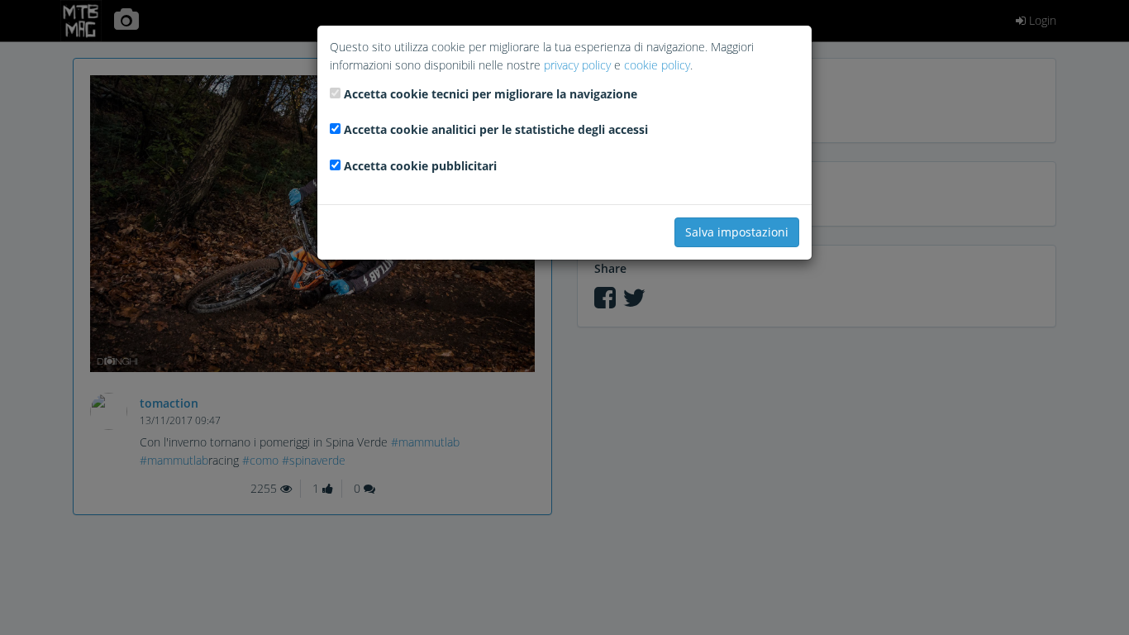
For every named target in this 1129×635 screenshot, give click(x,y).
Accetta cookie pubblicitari (420, 166)
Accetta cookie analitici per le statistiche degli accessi (496, 129)
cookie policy (657, 65)
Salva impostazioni (736, 232)
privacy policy (577, 65)
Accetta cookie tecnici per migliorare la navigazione (490, 94)
